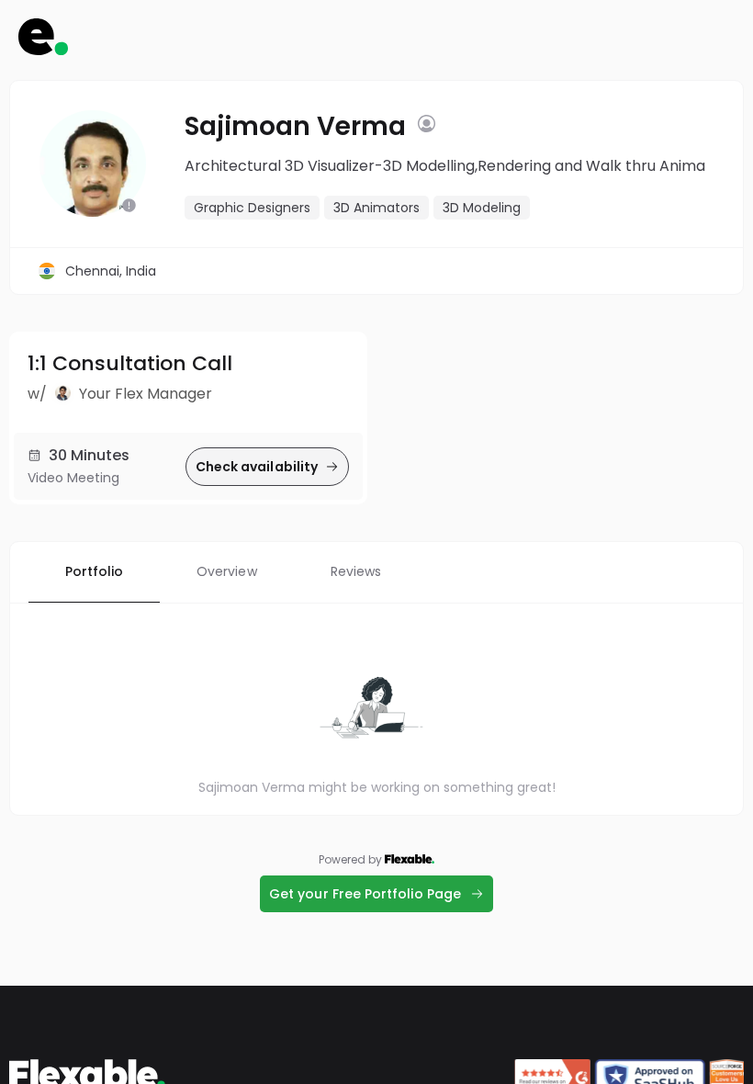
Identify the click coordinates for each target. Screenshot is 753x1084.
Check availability (257, 466)
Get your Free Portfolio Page (365, 894)
